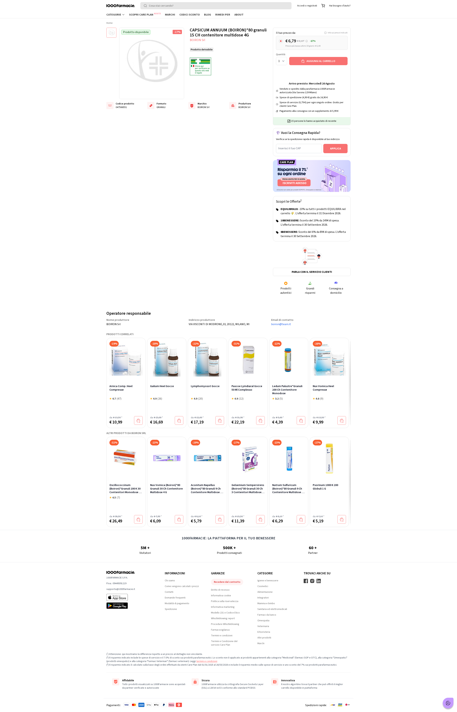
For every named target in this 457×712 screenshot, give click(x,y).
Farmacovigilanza (220, 630)
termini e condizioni (206, 661)
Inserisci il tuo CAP (289, 148)
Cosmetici (262, 586)
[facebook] (306, 581)
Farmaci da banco (266, 615)
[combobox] (216, 5)
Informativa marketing (223, 607)
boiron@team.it (281, 324)
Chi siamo (170, 580)
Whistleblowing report (223, 618)
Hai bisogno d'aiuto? (340, 5)
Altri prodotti (264, 638)
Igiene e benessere (267, 580)
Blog (207, 15)
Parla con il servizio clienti (312, 272)
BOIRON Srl (197, 40)
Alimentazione (265, 592)
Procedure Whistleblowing (225, 624)
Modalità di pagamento (177, 603)
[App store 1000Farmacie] (129, 597)
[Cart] (323, 5)
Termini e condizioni (221, 635)
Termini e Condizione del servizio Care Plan (224, 643)
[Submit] (146, 6)
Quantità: (281, 54)
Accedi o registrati (307, 5)
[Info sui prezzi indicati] (306, 41)
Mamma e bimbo (266, 603)
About (238, 15)
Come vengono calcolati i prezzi (182, 586)
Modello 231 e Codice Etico (225, 613)
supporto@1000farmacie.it (120, 589)
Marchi (170, 15)
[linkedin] (319, 581)
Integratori (263, 598)
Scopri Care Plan (145, 14)
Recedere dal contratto (227, 582)
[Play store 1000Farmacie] (129, 605)
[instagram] (312, 581)
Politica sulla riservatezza (224, 601)
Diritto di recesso (220, 590)
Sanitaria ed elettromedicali (272, 609)
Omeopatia (263, 620)
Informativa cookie (221, 595)
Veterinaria (263, 626)
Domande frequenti (175, 598)
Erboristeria (263, 632)
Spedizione (171, 609)
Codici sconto (189, 15)
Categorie (113, 15)
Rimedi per (222, 15)
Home (109, 23)
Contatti (169, 592)
